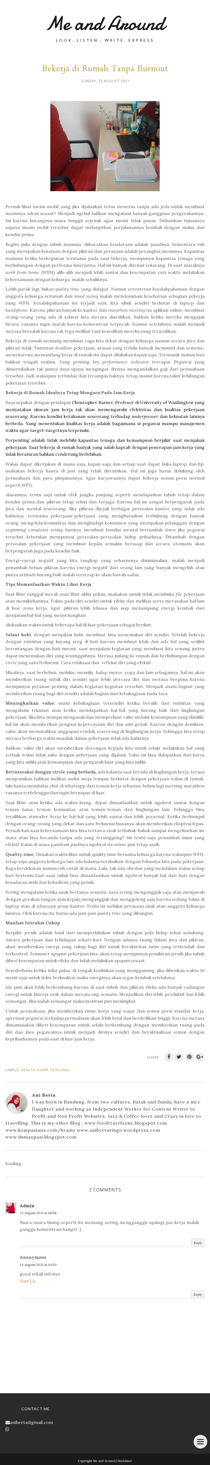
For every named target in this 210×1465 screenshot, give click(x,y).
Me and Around (105, 23)
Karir (42, 1069)
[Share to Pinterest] (189, 1057)
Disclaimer (124, 1461)
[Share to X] (179, 1057)
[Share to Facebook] (168, 1057)
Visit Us (28, 1281)
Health (28, 1069)
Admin (27, 1205)
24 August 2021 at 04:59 (38, 1265)
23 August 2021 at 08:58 (38, 1213)
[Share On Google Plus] (200, 1057)
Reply (198, 1243)
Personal (60, 1069)
